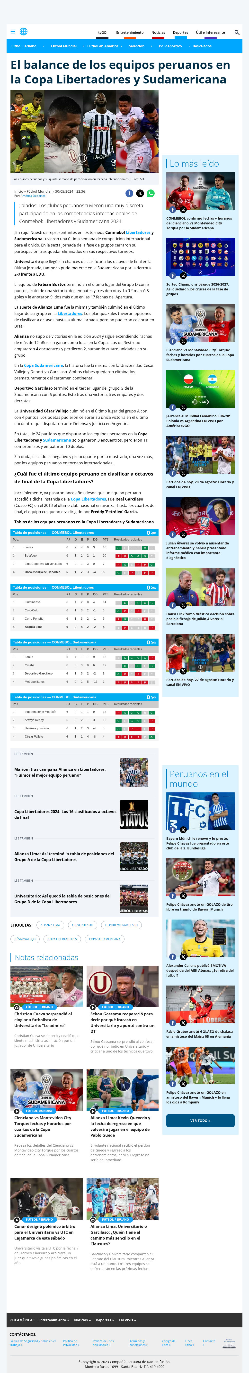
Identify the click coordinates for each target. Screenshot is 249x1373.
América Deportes (33, 196)
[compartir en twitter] (140, 193)
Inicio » (20, 191)
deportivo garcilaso (121, 925)
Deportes (180, 32)
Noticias (158, 32)
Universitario (82, 925)
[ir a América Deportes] (23, 31)
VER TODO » (200, 1120)
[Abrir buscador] (237, 32)
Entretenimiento (130, 32)
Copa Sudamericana (104, 939)
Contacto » (209, 1343)
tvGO (102, 32)
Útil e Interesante (210, 32)
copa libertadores (62, 939)
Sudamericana (57, 440)
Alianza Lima (50, 925)
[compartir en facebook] (129, 193)
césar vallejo (25, 939)
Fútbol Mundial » (40, 191)
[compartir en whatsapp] (151, 193)
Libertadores (138, 232)
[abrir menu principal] (13, 31)
